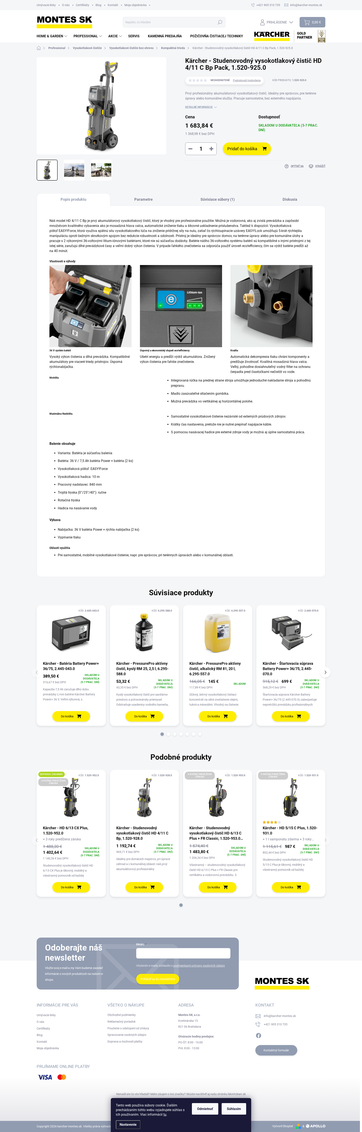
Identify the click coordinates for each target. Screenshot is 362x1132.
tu (164, 1114)
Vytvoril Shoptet (282, 1126)
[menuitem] (52, 36)
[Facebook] (258, 1035)
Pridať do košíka (242, 148)
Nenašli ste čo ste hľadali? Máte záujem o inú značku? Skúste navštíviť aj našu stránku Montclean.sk (181, 1094)
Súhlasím (234, 1109)
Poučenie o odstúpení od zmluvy (128, 1028)
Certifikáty (82, 5)
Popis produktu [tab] (73, 199)
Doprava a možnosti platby (124, 1041)
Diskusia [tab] (290, 199)
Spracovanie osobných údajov (126, 1034)
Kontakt (113, 5)
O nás (66, 5)
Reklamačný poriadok (121, 1021)
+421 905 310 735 (275, 1024)
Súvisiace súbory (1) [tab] (217, 199)
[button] (162, 734)
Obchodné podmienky (121, 1015)
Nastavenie (128, 1125)
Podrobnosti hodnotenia (247, 80)
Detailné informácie (199, 107)
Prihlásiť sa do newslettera (158, 979)
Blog (98, 5)
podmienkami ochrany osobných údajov (199, 965)
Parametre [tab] (143, 199)
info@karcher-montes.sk (280, 1016)
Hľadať (220, 22)
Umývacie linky (46, 5)
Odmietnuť (205, 1109)
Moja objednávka (135, 5)
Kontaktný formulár (276, 1050)
